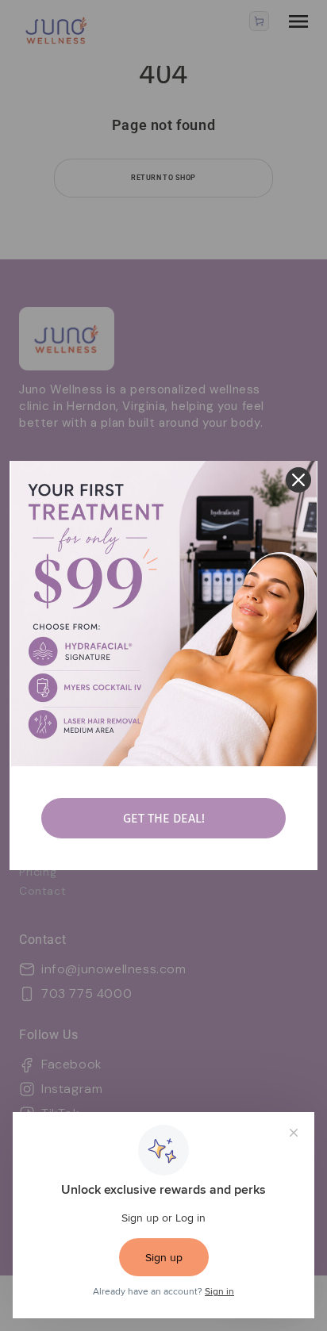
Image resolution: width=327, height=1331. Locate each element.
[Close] (298, 480)
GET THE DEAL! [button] (164, 818)
